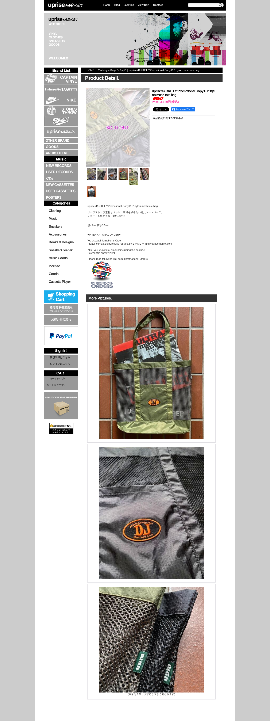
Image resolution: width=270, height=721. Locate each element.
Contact (158, 5)
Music (53, 218)
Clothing (55, 211)
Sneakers (55, 226)
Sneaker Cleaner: (61, 250)
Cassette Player (60, 281)
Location (129, 5)
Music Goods (58, 258)
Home (107, 5)
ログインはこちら (60, 363)
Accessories (57, 234)
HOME (90, 70)
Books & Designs (61, 242)
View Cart (143, 5)
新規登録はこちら (60, 357)
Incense (54, 266)
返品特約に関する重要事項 (168, 118)
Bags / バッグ (118, 70)
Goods (53, 274)
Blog (117, 5)
